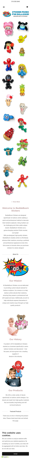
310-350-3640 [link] (15, 1)
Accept (15, 454)
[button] (4, 7)
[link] (27, 7)
